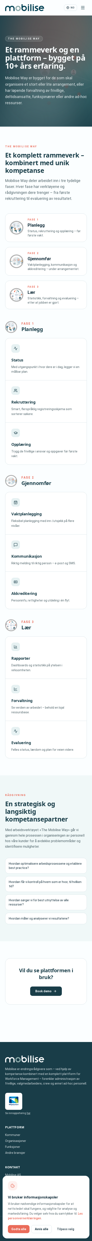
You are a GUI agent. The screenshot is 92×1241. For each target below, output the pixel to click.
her (28, 1113)
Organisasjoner (15, 1141)
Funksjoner (12, 1147)
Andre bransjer (15, 1152)
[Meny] (83, 8)
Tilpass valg (65, 1229)
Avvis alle (41, 1229)
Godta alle (18, 1229)
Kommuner (12, 1135)
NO (73, 7)
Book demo (43, 991)
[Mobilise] (24, 7)
